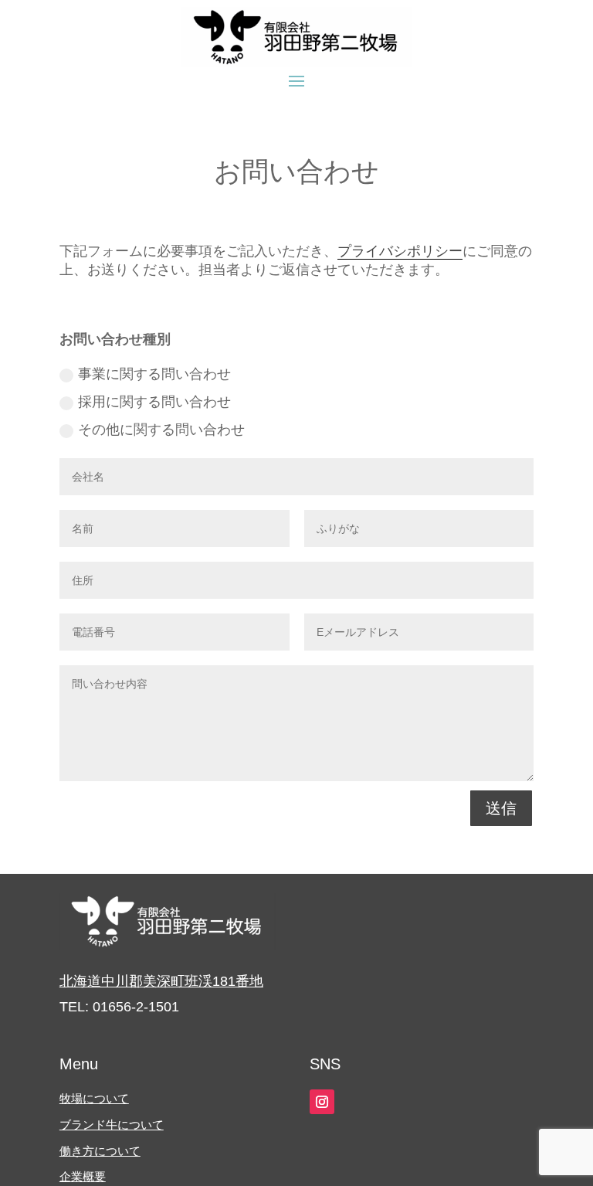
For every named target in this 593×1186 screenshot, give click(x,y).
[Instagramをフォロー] (322, 1101)
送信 (501, 808)
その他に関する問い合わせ (161, 429)
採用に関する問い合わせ (154, 401)
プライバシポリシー (400, 251)
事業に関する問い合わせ (154, 374)
